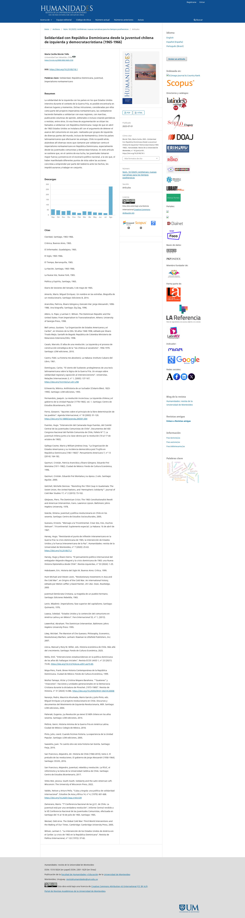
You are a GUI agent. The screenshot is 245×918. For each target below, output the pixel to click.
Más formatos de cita (133, 158)
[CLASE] (167, 217)
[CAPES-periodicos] (178, 172)
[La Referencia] (183, 322)
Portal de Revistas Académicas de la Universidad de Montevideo (75, 891)
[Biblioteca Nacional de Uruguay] (173, 182)
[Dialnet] (175, 225)
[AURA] (173, 278)
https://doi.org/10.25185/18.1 (63, 69)
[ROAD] (172, 161)
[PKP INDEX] (173, 260)
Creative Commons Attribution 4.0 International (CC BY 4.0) (119, 886)
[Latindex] (177, 110)
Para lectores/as (173, 438)
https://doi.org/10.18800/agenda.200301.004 (66, 418)
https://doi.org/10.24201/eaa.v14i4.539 (63, 797)
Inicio (47, 29)
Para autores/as (173, 442)
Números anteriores (123, 19)
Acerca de (45, 19)
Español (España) (174, 42)
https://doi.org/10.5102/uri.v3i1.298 (62, 382)
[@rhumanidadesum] (191, 379)
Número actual (102, 19)
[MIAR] (175, 351)
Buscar (199, 19)
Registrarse (191, 2)
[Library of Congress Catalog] (175, 190)
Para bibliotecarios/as (175, 446)
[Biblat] (167, 211)
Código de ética (83, 19)
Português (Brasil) (175, 46)
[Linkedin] (184, 379)
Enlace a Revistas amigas (178, 421)
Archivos (56, 29)
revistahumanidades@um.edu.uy (82, 879)
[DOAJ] (180, 140)
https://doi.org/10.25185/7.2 (58, 550)
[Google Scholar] (183, 364)
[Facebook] (176, 379)
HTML (139, 112)
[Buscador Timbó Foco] (174, 239)
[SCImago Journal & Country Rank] (183, 75)
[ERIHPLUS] (177, 151)
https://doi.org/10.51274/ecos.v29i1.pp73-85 (72, 664)
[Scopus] (180, 87)
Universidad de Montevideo (117, 874)
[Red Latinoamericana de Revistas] (173, 338)
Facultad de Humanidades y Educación (79, 874)
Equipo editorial (64, 19)
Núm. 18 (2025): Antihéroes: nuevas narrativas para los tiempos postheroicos (95, 29)
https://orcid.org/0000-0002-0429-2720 (59, 60)
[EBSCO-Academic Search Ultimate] (173, 252)
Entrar (202, 2)
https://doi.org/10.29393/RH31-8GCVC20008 (93, 691)
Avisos (141, 19)
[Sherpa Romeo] (173, 200)
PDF (128, 112)
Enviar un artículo (176, 59)
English (170, 37)
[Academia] (169, 379)
